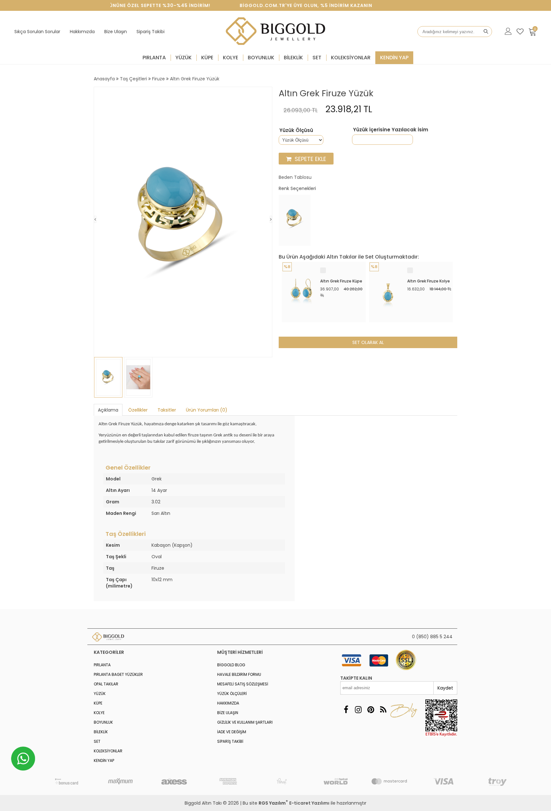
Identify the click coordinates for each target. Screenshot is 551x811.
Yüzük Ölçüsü (296, 130)
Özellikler (138, 410)
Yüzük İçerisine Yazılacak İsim (390, 130)
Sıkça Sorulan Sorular (37, 31)
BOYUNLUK (261, 57)
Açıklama (108, 410)
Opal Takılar (106, 684)
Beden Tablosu (295, 177)
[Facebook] (345, 709)
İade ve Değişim (231, 731)
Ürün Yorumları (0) (206, 410)
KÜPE (207, 57)
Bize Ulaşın (115, 31)
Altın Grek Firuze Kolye (428, 281)
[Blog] (383, 709)
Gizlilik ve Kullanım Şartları (245, 722)
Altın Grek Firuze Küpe (341, 281)
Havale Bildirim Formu (239, 674)
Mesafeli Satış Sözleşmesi (242, 684)
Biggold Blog (231, 665)
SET (316, 57)
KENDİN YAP (394, 57)
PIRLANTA (154, 57)
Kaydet (445, 688)
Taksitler (167, 410)
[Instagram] (358, 709)
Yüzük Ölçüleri (232, 693)
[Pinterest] (370, 709)
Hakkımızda (82, 31)
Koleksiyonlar (351, 57)
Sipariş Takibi (150, 31)
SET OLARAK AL (368, 342)
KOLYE (230, 57)
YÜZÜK (183, 57)
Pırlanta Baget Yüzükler (118, 674)
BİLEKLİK (293, 57)
